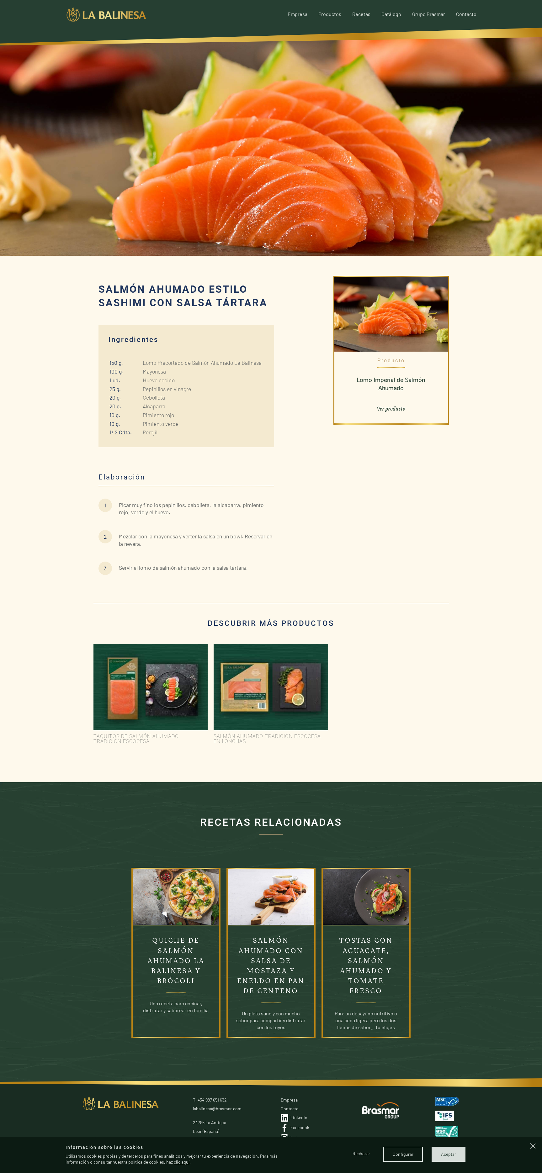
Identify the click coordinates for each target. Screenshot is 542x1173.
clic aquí (181, 1162)
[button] (533, 1146)
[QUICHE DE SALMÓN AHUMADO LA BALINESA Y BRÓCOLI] (176, 896)
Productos (329, 14)
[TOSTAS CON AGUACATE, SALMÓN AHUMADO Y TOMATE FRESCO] (366, 896)
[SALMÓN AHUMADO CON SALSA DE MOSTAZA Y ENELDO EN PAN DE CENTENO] (271, 896)
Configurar (403, 1154)
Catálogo (391, 14)
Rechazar (361, 1153)
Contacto (466, 14)
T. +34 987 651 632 (210, 1099)
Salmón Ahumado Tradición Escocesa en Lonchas (267, 738)
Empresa (297, 14)
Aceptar (448, 1154)
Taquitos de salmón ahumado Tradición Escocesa (136, 738)
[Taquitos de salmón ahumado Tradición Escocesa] (150, 687)
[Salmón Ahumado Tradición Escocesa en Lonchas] (271, 687)
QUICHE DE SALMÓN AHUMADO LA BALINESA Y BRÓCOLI (176, 961)
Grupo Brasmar (428, 14)
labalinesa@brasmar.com (217, 1108)
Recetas (361, 14)
